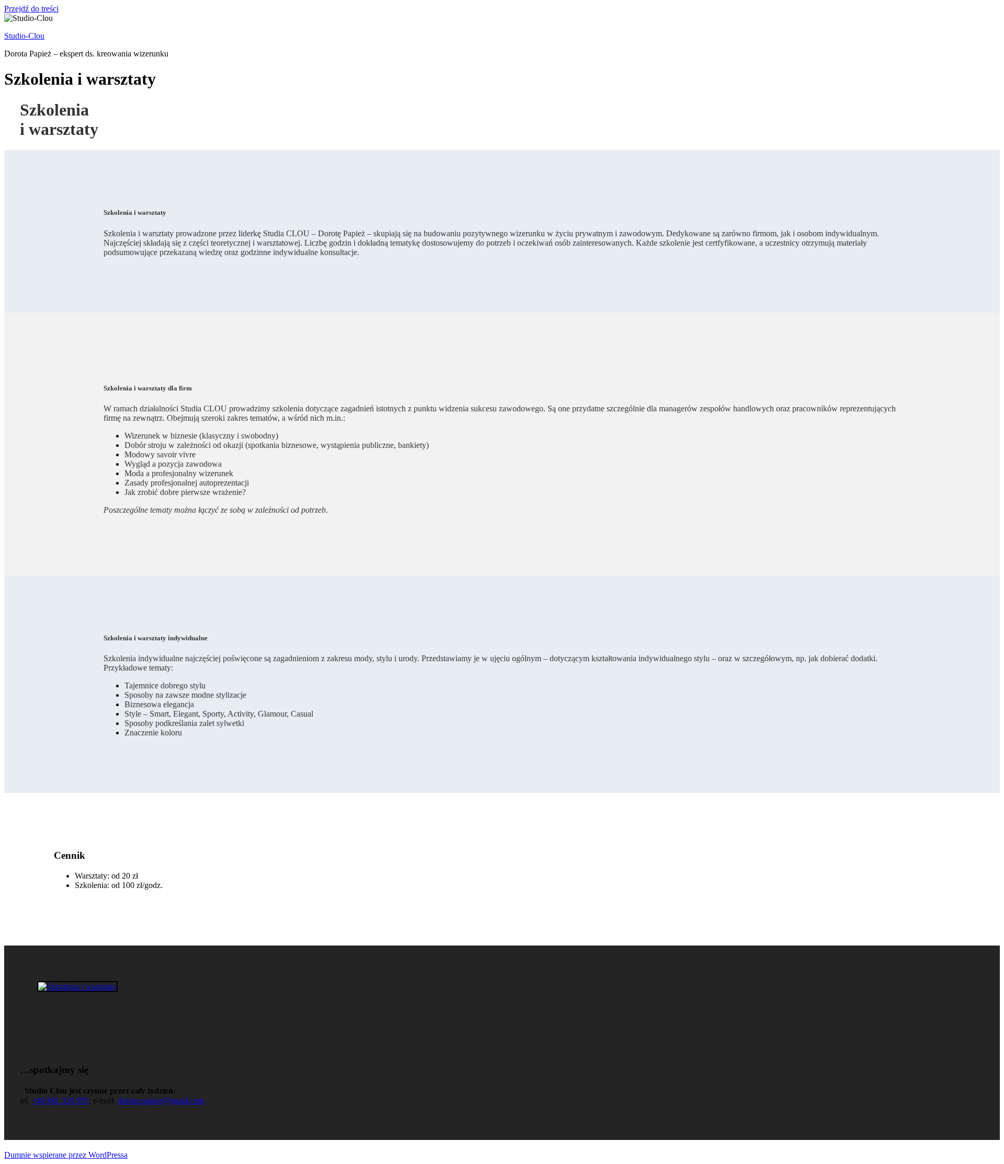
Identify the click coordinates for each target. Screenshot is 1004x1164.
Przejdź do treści (31, 8)
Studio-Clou (24, 35)
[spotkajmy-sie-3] (77, 986)
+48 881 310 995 (60, 1100)
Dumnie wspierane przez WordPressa (66, 1154)
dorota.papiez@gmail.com (161, 1100)
